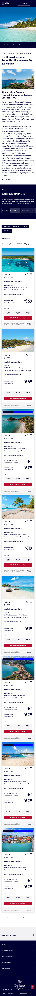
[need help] (32, 987)
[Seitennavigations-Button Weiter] (26, 918)
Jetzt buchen (6, 45)
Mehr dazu (28, 203)
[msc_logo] (6, 3)
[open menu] (32, 3)
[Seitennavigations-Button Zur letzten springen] (29, 918)
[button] (15, 210)
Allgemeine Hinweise (19, 45)
